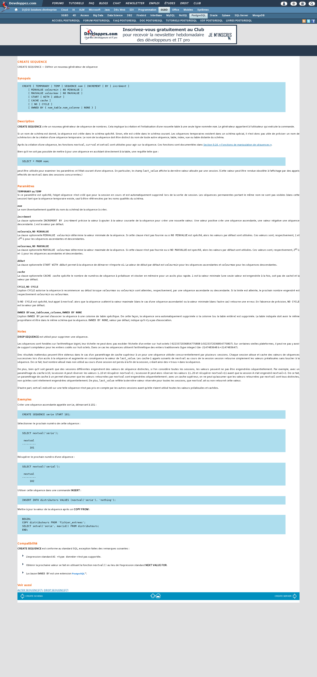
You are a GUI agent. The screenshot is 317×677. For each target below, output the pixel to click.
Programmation (147, 9)
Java (107, 9)
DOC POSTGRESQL (151, 20)
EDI (132, 9)
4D (74, 15)
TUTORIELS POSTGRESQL (181, 20)
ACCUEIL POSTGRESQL (66, 20)
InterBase (156, 15)
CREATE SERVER (283, 596)
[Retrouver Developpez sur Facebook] (313, 21)
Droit (184, 3)
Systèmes (203, 9)
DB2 (129, 15)
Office (175, 9)
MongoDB (259, 15)
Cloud (64, 9)
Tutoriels (76, 3)
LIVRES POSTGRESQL (239, 20)
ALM (82, 9)
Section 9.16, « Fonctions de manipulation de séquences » (237, 145)
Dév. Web (119, 9)
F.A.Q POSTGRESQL (124, 20)
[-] (158, 595)
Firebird (141, 15)
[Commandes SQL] (152, 595)
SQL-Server (241, 15)
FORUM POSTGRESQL (96, 20)
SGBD (164, 9)
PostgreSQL (198, 15)
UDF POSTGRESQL (211, 20)
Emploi (154, 3)
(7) (29, 590)
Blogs (103, 3)
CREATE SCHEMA (34, 596)
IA (73, 9)
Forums (58, 3)
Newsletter (134, 3)
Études (169, 3)
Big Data (98, 15)
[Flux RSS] (304, 21)
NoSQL (183, 15)
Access (84, 15)
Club (197, 3)
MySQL (170, 15)
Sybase (226, 15)
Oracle (214, 15)
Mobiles (188, 9)
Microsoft (94, 9)
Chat (116, 3)
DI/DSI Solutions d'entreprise (39, 9)
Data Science (115, 15)
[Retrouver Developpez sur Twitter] (308, 21)
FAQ (91, 3)
